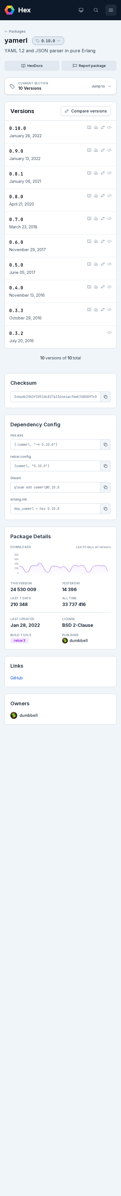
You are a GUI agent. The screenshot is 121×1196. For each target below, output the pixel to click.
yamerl (16, 40)
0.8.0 (16, 197)
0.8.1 (16, 174)
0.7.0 (16, 219)
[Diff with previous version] (102, 127)
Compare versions (89, 111)
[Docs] (89, 127)
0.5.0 (16, 265)
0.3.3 (16, 311)
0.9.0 (16, 151)
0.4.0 (16, 288)
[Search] (95, 10)
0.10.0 (17, 128)
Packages (17, 31)
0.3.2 (16, 333)
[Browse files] (109, 127)
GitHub (16, 677)
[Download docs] (96, 127)
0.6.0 (16, 242)
